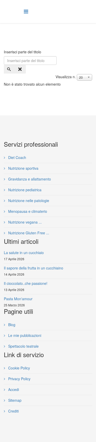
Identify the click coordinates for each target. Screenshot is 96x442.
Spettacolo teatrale (23, 346)
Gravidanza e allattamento (29, 179)
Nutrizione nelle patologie (28, 200)
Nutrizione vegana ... (24, 222)
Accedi (13, 389)
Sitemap (14, 400)
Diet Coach (16, 157)
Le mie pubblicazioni (24, 335)
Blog (11, 324)
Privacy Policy (18, 378)
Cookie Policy (18, 367)
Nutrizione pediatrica (24, 189)
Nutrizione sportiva (22, 168)
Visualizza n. (66, 76)
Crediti (13, 411)
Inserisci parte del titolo (23, 51)
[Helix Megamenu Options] (26, 11)
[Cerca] (9, 69)
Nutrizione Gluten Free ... (28, 232)
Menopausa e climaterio (27, 211)
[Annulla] (20, 69)
